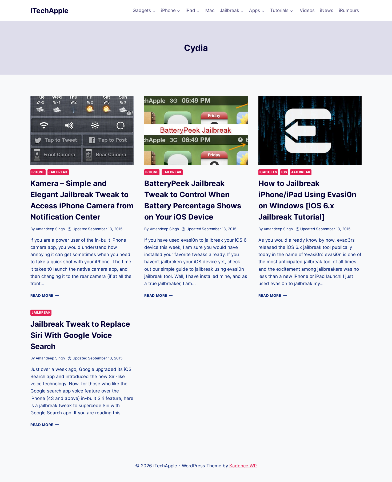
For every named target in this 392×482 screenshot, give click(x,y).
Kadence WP (243, 465)
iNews (326, 10)
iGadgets (268, 172)
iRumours (349, 10)
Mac (209, 10)
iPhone (38, 172)
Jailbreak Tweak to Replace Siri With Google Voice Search (80, 335)
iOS (284, 172)
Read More (44, 295)
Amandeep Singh (50, 229)
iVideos (306, 10)
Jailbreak (58, 172)
